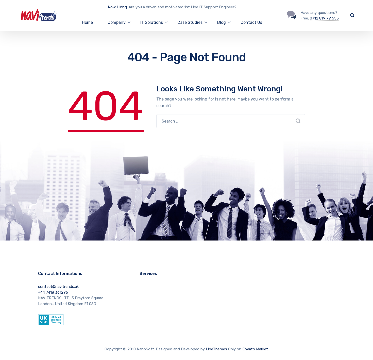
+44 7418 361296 (53, 292)
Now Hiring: (118, 7)
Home (87, 22)
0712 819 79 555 (324, 18)
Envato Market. (255, 349)
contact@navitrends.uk (58, 286)
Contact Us (251, 22)
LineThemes (216, 349)
